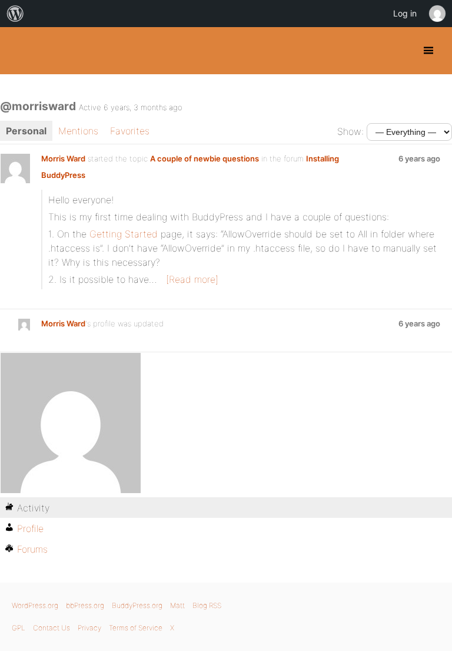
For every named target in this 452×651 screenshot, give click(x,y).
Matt (177, 605)
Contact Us (51, 627)
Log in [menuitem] (405, 13)
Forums (32, 549)
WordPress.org (35, 605)
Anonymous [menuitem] (436, 13)
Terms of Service (135, 627)
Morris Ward (63, 158)
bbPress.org (85, 605)
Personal (26, 131)
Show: (350, 131)
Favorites (129, 131)
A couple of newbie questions (204, 158)
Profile (30, 528)
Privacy (89, 627)
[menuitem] (15, 13)
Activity (33, 508)
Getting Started (123, 234)
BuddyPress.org (19, 50)
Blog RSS (206, 605)
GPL (18, 627)
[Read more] (192, 279)
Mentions (78, 131)
